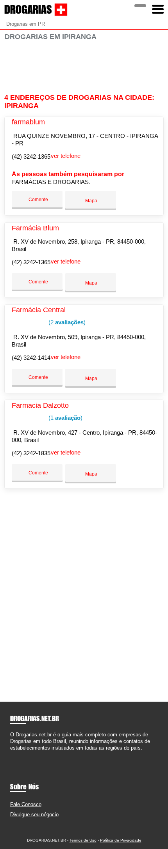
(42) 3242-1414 (31, 357)
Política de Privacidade (120, 840)
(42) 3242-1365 (31, 156)
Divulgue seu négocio (34, 814)
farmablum (28, 122)
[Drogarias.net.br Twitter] (15, 755)
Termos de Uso (83, 840)
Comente (37, 199)
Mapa (90, 200)
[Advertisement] (84, 67)
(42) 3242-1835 (31, 453)
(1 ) (64, 417)
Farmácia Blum (35, 228)
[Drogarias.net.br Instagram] (19, 755)
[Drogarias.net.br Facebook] (12, 755)
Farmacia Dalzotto (40, 405)
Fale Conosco (25, 804)
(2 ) (66, 322)
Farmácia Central (39, 310)
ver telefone (65, 155)
